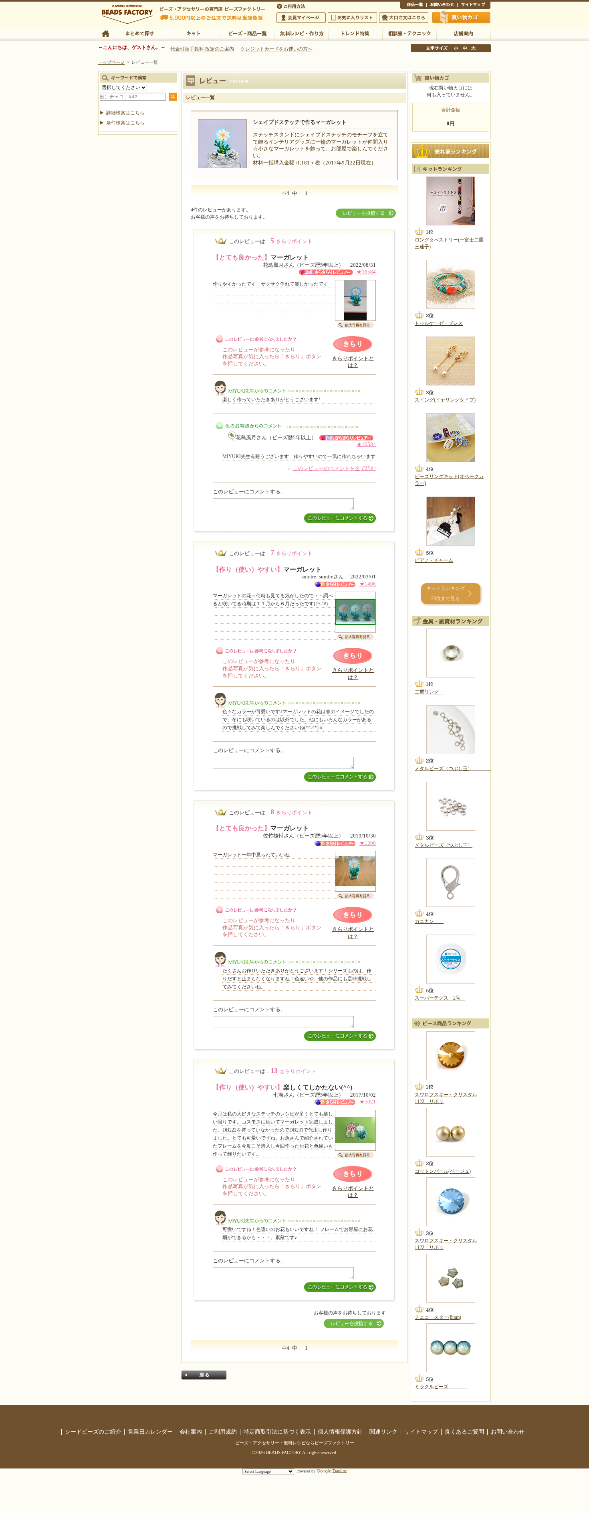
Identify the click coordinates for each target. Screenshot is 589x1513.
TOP (105, 33)
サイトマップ (474, 5)
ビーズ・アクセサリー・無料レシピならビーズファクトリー (294, 1442)
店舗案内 (463, 33)
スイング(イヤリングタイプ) (445, 400)
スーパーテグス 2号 (440, 998)
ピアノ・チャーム (434, 560)
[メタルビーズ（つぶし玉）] (450, 729)
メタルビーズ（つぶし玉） (453, 768)
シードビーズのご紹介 (93, 1431)
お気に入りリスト (352, 17)
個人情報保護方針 (340, 1431)
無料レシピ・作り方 (301, 33)
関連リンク (383, 1431)
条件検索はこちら (125, 123)
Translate (340, 1470)
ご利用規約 (223, 1431)
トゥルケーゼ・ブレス (439, 323)
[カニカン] (450, 882)
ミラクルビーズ (441, 1386)
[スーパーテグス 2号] (450, 959)
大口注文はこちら (403, 17)
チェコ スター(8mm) (438, 1317)
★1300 (367, 843)
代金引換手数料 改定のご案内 (202, 49)
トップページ (111, 62)
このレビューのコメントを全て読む (334, 468)
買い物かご (461, 17)
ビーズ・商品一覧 (247, 33)
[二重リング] (450, 653)
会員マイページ (301, 17)
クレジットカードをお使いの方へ (276, 49)
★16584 (366, 272)
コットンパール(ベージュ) (443, 1171)
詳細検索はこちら (125, 113)
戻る (204, 1375)
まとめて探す (138, 33)
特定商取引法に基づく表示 (277, 1431)
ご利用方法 (291, 5)
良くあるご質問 (464, 1431)
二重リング (429, 692)
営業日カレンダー (150, 1431)
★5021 (367, 1102)
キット (193, 33)
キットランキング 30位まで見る (445, 593)
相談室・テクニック (409, 33)
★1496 (367, 584)
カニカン (429, 921)
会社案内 (191, 1431)
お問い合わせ (442, 5)
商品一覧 (413, 5)
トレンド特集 (355, 33)
